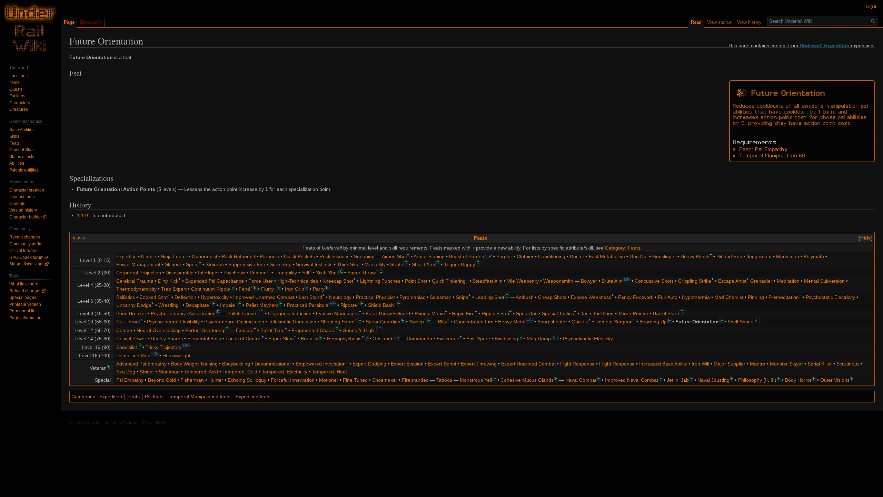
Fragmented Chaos (312, 330)
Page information (25, 317)
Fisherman (192, 380)
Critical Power (131, 338)
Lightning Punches (380, 281)
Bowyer (589, 281)
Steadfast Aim (488, 281)
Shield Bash (381, 305)
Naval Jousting (713, 380)
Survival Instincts (314, 264)
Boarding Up (653, 321)
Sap (504, 313)
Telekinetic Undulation (292, 321)
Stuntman (169, 371)
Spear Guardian (383, 321)
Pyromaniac (412, 297)
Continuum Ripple (210, 289)
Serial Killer (819, 364)
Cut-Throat (128, 321)
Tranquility (286, 272)
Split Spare (478, 338)
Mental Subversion (824, 281)
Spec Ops (526, 313)
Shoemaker (384, 380)
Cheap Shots (552, 297)
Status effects (21, 156)
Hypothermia (696, 297)
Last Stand (310, 297)
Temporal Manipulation (768, 155)
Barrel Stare (666, 313)
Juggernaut (759, 256)
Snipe (462, 297)
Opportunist (204, 256)
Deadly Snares (167, 338)
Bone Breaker (131, 313)
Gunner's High (358, 330)
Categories (83, 396)
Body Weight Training (194, 364)
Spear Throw (361, 272)
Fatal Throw (379, 313)
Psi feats (154, 396)
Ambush (525, 297)
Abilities (16, 163)
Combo (124, 330)
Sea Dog (125, 371)
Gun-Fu (580, 321)
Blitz (442, 321)
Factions (17, 96)
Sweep (416, 321)
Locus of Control (243, 338)
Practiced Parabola (307, 305)
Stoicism (215, 264)
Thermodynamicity (136, 289)
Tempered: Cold (239, 371)
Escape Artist (732, 281)
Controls (17, 203)
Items (14, 82)
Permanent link (23, 311)
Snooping (364, 256)
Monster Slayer (786, 364)
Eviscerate (448, 338)
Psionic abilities (24, 170)
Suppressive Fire (246, 264)
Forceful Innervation (293, 380)
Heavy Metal (511, 321)
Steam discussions (26, 264)
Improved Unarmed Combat (263, 297)
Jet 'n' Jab (678, 380)
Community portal (25, 244)
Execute (245, 330)
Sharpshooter (552, 321)
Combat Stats (21, 149)
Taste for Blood (597, 313)
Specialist (126, 347)
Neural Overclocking (159, 330)
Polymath (814, 256)
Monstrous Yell (476, 380)
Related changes (25, 291)
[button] (866, 238)
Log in (871, 6)
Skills (14, 136)
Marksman (787, 256)
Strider (147, 371)
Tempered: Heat (329, 371)
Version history (23, 210)
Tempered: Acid (201, 371)
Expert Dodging (369, 364)
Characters (19, 102)
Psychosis (234, 272)
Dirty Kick (168, 281)
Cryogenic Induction (289, 313)
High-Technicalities (297, 281)
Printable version (25, 304)
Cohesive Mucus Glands (527, 380)
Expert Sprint (442, 364)
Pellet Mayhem (262, 305)
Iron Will (700, 364)
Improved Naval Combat (631, 380)
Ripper (489, 313)
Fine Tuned (355, 380)
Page (69, 22)
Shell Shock (740, 321)
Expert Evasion (407, 364)
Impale (227, 305)
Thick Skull (348, 264)
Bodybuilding (236, 364)
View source (719, 22)
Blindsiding (506, 338)
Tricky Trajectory (163, 347)
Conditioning (551, 256)
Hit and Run (729, 256)
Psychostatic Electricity (830, 297)
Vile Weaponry (523, 281)
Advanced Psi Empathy (141, 364)
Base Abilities (21, 129)
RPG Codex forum (26, 257)
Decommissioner (273, 364)
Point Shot (416, 281)
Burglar (504, 256)
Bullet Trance (241, 313)
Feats (480, 238)
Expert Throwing (479, 364)
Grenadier (761, 281)
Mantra (757, 364)
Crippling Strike (694, 281)
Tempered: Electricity (284, 371)
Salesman (441, 297)
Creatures (18, 109)
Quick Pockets (299, 256)
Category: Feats (622, 248)
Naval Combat (580, 380)
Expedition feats (253, 396)
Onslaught (384, 338)
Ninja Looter (174, 256)
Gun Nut (638, 256)
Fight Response (577, 364)
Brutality (309, 338)
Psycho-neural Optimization (234, 321)
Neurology (340, 297)
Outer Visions (835, 380)
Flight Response (617, 364)
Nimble (148, 256)
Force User (260, 281)
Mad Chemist (728, 297)
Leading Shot (489, 297)
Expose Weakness (591, 297)
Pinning (756, 297)
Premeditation (783, 297)
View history (749, 22)
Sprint (192, 264)
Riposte (348, 305)
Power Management (138, 264)
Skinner (173, 264)
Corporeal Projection (138, 272)
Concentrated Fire (474, 321)
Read (696, 22)
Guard (403, 313)
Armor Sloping (429, 256)
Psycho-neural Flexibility (173, 321)
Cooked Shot (153, 297)
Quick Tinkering (449, 281)
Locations (18, 76)
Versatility (375, 264)
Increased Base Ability (663, 364)
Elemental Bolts (204, 338)
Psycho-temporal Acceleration (183, 313)
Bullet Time (272, 330)
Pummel (259, 272)
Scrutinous (848, 364)
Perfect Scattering (204, 330)
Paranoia (269, 256)
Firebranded (415, 380)
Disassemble (180, 272)
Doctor (577, 256)
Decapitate (197, 305)
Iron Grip (294, 289)
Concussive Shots (654, 281)
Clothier (525, 256)
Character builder (25, 217)
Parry (319, 289)
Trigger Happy (459, 264)
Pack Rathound (238, 256)
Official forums (22, 250)
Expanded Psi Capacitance (214, 281)
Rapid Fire (463, 313)
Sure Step (280, 264)
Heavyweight (176, 355)
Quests (15, 89)
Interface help (22, 196)
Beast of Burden (466, 256)
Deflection (185, 297)
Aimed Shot (394, 256)
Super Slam (281, 338)
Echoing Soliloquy (247, 380)
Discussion (91, 22)
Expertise (126, 256)
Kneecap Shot (338, 281)
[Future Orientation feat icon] (741, 91)
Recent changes (24, 237)
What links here (23, 284)
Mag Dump (539, 338)
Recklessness (334, 256)
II (766, 380)
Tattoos (444, 380)
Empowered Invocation (321, 364)
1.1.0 (82, 215)
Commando (419, 338)
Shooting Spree (338, 321)
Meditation (788, 281)
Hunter (215, 380)
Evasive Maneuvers (337, 313)
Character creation (26, 190)
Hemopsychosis (344, 338)
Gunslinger (664, 256)
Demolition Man (133, 355)
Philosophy (750, 380)
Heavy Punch (695, 256)
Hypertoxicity (215, 297)
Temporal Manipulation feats (199, 396)
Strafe (396, 264)
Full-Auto (667, 297)
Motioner (328, 380)
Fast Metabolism (607, 256)
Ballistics (125, 297)
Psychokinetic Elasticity (588, 338)
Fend (244, 289)
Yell (305, 272)
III (773, 380)
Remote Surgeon (614, 321)
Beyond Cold (162, 380)
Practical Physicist (375, 297)
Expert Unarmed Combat (528, 364)
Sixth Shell (327, 272)
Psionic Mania (430, 313)
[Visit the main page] (30, 27)
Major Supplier (729, 364)
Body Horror (798, 380)
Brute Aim (612, 281)
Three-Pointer (633, 313)
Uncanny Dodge (133, 305)
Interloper (208, 272)
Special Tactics (558, 313)
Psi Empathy (771, 148)
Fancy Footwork (635, 297)
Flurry (267, 289)
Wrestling (168, 305)
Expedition (110, 396)
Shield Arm (423, 264)
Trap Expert (174, 289)
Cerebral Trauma (134, 281)
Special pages (22, 297)
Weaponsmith (558, 281)
